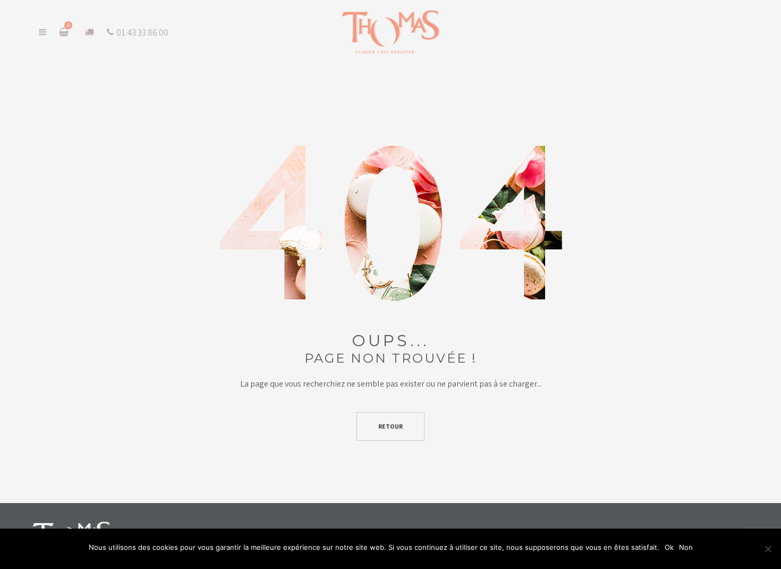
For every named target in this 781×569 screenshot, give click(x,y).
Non (686, 547)
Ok (669, 547)
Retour (390, 426)
